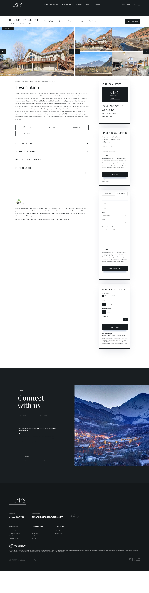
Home (17, 219)
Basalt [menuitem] (33, 536)
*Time (103, 219)
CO (28, 219)
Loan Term (105, 293)
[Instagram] (77, 516)
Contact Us (104, 118)
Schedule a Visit (121, 193)
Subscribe (115, 174)
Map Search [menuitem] (12, 531)
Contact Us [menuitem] (96, 5)
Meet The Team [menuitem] (67, 5)
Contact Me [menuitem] (58, 533)
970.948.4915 (16, 516)
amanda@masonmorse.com (47, 516)
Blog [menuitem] (87, 5)
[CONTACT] (132, 21)
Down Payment (106, 308)
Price (103, 301)
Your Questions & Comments (110, 227)
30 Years (106, 296)
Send (27, 456)
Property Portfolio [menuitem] (14, 533)
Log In (128, 5)
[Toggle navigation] (139, 5)
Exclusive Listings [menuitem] (14, 538)
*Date (103, 212)
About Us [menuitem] (58, 531)
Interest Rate (106, 316)
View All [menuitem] (34, 538)
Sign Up (123, 5)
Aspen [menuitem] (33, 531)
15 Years (114, 296)
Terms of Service (106, 275)
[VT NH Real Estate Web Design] (134, 560)
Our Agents (111, 118)
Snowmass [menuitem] (35, 533)
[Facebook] (71, 516)
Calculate (115, 327)
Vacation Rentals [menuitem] (14, 536)
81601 (52, 219)
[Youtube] (74, 516)
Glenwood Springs (43, 219)
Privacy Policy (120, 167)
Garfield (33, 219)
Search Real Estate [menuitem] (51, 5)
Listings (23, 219)
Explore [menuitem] (79, 5)
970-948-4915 (108, 110)
